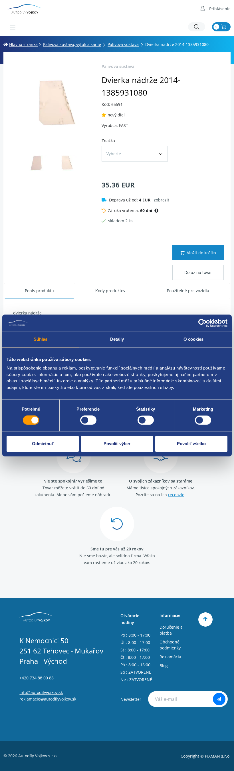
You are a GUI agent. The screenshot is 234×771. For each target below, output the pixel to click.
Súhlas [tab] (41, 339)
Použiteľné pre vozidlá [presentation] (188, 290)
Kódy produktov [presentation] (110, 290)
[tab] (39, 291)
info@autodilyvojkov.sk (41, 692)
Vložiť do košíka (201, 252)
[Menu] (12, 27)
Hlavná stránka (23, 44)
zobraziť (161, 200)
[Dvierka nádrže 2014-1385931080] (51, 103)
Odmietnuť (43, 443)
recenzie (176, 494)
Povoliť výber (117, 443)
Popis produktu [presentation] (39, 290)
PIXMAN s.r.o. (218, 756)
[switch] (88, 420)
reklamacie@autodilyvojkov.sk (47, 699)
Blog (164, 665)
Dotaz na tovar (198, 272)
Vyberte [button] (113, 153)
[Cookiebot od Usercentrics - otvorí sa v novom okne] (202, 323)
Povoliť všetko (191, 443)
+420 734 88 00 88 (36, 678)
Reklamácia (170, 656)
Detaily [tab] (117, 339)
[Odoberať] (219, 699)
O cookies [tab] (193, 339)
